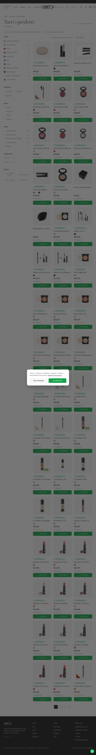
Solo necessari (38, 380)
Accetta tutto (57, 380)
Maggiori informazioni (55, 375)
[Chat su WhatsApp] (92, 751)
